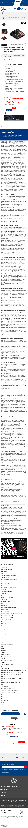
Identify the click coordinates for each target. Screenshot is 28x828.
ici (12, 535)
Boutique (23, 1)
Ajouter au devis (6, 742)
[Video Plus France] (3, 9)
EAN (5, 59)
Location (18, 1)
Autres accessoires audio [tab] (10, 714)
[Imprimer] (6, 113)
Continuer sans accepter (4, 826)
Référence (7, 55)
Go (19, 8)
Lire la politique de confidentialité (7, 821)
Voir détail (14, 719)
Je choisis (14, 826)
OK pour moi (23, 826)
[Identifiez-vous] (22, 9)
